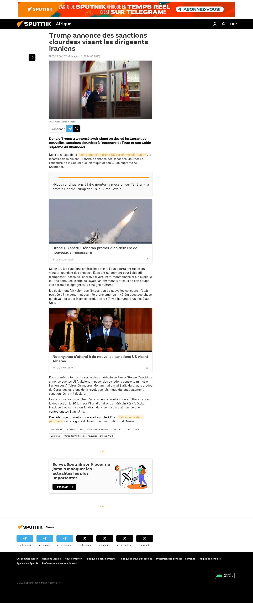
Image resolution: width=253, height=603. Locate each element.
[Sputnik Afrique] (35, 28)
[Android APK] (224, 576)
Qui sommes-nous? (27, 558)
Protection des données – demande (175, 558)
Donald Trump (132, 429)
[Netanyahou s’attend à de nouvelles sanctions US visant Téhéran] (100, 330)
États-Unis (55, 435)
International (56, 429)
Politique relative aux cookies (136, 558)
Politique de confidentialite (101, 558)
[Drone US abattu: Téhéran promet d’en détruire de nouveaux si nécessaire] (100, 221)
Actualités (71, 429)
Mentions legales (51, 558)
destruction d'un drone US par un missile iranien (112, 155)
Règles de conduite (210, 558)
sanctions (117, 429)
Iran (81, 429)
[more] (147, 259)
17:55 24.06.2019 (58, 56)
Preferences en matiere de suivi (59, 563)
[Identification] (214, 23)
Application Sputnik (27, 563)
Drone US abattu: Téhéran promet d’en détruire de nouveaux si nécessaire (94, 250)
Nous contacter (73, 558)
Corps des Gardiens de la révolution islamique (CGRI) (89, 435)
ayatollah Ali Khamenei (97, 429)
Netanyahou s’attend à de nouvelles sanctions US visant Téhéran (100, 358)
